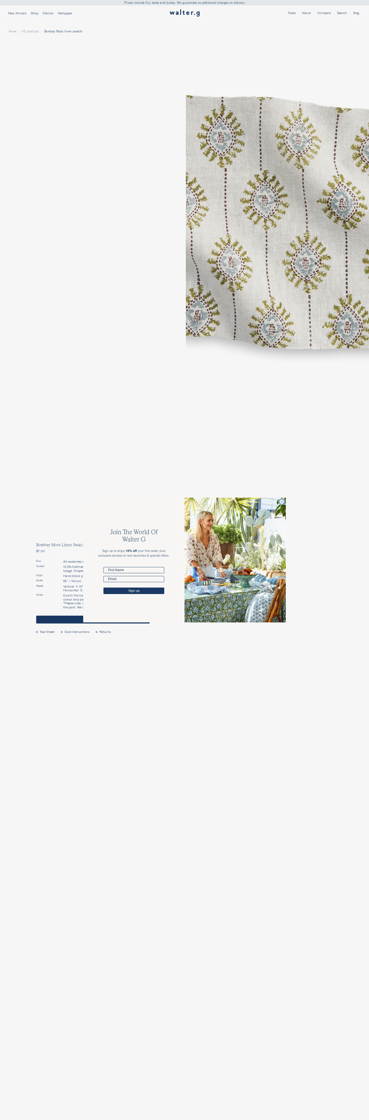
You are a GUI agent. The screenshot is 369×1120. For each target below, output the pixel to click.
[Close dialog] (281, 501)
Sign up (134, 591)
